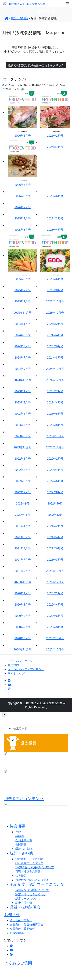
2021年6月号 (55, 548)
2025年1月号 (23, 218)
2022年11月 (22, 515)
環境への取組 (23, 849)
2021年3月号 (23, 537)
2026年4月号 (55, 147)
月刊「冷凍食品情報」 (29, 871)
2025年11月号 (22, 313)
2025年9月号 (23, 301)
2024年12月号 (55, 380)
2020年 (19, 89)
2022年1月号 (23, 458)
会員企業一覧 (23, 840)
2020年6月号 (55, 616)
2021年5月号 (23, 548)
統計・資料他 (21, 853)
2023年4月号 (55, 402)
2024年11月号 (22, 380)
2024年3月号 (23, 335)
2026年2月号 (55, 136)
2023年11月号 (22, 447)
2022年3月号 (23, 470)
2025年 (22, 85)
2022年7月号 (23, 492)
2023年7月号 (23, 425)
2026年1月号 (23, 136)
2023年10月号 (55, 436)
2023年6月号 (55, 414)
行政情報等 (17, 933)
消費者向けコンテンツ (24, 798)
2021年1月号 (23, 526)
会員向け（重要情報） (24, 929)
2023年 (47, 85)
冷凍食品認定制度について (32, 890)
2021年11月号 (22, 582)
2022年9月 (22, 503)
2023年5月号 (23, 414)
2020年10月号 (55, 638)
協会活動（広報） (21, 920)
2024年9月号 (23, 369)
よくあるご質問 (18, 962)
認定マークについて (28, 898)
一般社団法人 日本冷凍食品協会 (42, 703)
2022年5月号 (23, 481)
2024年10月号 (55, 369)
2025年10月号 (55, 301)
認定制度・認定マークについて (37, 884)
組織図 (19, 836)
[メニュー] (67, 3)
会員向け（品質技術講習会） (28, 924)
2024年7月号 (23, 357)
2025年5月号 (23, 279)
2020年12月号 (55, 649)
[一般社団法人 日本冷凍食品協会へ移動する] (6, 18)
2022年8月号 (55, 492)
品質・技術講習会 (25, 907)
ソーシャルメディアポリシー (26, 669)
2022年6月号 (55, 481)
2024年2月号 (55, 324)
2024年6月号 (55, 346)
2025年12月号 (55, 313)
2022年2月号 (55, 458)
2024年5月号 (23, 346)
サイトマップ (16, 673)
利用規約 (13, 665)
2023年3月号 (23, 402)
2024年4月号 (55, 335)
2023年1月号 (23, 391)
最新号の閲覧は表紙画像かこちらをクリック (36, 65)
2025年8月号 (55, 290)
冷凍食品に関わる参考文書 (32, 880)
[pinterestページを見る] (9, 689)
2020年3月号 (23, 604)
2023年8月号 (55, 425)
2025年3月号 (23, 230)
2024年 (35, 85)
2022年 (60, 85)
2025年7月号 (23, 290)
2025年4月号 (55, 230)
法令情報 (21, 876)
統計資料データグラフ (29, 863)
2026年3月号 (23, 185)
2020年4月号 (55, 604)
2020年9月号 (23, 638)
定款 (18, 832)
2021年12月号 (55, 582)
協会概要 (17, 826)
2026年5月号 (23, 196)
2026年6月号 (55, 196)
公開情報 (21, 844)
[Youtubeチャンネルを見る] (9, 685)
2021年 (6, 89)
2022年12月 (55, 515)
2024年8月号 (55, 357)
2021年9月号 (23, 571)
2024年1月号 (23, 324)
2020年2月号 (55, 593)
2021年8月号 (55, 560)
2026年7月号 (23, 207)
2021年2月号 (55, 526)
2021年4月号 (55, 537)
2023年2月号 (55, 391)
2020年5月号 (23, 616)
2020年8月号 (55, 627)
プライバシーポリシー (22, 661)
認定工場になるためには (30, 894)
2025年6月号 (55, 279)
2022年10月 (55, 503)
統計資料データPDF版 (29, 859)
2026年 (9, 85)
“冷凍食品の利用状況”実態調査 (34, 867)
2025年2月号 (55, 218)
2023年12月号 (55, 447)
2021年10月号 (55, 571)
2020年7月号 (23, 627)
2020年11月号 (22, 649)
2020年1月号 (23, 593)
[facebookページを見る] (9, 680)
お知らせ (12, 914)
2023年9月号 (23, 436)
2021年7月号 (23, 560)
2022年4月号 (55, 470)
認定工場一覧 (23, 903)
